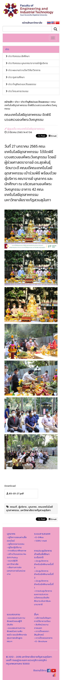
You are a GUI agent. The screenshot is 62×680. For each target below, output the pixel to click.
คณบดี (13, 507)
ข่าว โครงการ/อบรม (18, 91)
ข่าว (7, 49)
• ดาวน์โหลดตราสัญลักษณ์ (41, 633)
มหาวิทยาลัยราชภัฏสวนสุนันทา (35, 510)
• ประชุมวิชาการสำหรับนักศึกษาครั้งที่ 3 (44, 564)
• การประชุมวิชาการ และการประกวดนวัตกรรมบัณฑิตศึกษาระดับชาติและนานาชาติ (43, 597)
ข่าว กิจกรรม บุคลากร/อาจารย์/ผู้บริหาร (28, 63)
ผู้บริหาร (22, 507)
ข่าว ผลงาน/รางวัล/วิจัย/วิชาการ (24, 70)
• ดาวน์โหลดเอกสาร (43, 638)
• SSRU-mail (40, 540)
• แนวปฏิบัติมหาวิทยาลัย (12, 562)
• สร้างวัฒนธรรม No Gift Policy (16, 555)
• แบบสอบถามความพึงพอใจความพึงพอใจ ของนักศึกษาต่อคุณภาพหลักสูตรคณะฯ (17, 634)
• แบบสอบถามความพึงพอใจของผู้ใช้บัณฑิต (16, 621)
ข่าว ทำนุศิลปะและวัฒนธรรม (22, 84)
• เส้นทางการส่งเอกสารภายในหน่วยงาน (16, 571)
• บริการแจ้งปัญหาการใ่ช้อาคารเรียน (42, 619)
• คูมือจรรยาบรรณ (15, 544)
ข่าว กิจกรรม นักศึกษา (18, 56)
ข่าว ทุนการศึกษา (16, 77)
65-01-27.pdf (16, 493)
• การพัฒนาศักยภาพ (16, 550)
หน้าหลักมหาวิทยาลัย (32, 23)
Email (53, 136)
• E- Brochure (40, 641)
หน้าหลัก (8, 102)
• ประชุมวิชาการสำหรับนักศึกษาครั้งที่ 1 (44, 584)
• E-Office (39, 537)
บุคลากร (32, 507)
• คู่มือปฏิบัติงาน (14, 547)
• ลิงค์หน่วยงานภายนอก (41, 626)
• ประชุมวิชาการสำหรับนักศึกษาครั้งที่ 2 (44, 574)
